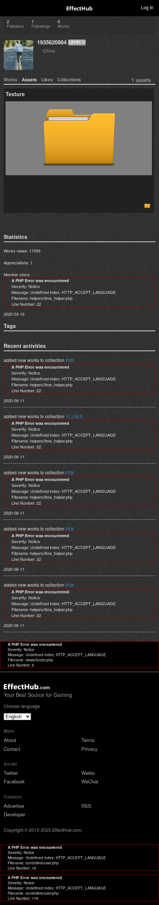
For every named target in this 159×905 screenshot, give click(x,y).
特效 (69, 360)
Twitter (11, 772)
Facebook (14, 781)
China (49, 50)
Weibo (88, 772)
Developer (14, 814)
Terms (88, 739)
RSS (86, 805)
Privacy (89, 748)
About (10, 739)
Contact (12, 748)
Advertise (14, 805)
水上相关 (74, 416)
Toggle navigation (9, 7)
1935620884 (52, 42)
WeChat (89, 781)
